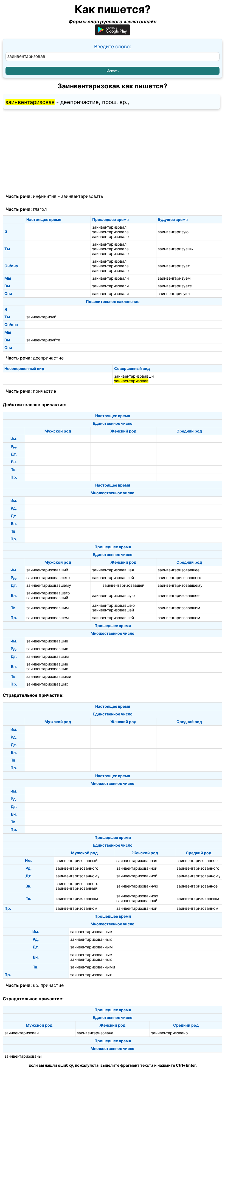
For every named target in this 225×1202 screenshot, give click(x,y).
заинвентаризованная (136, 860)
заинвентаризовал (109, 227)
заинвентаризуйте (43, 340)
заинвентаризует (174, 265)
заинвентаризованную (137, 886)
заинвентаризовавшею (113, 605)
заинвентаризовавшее (178, 570)
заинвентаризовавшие (47, 641)
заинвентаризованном (76, 908)
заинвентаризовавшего (48, 577)
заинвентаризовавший (47, 570)
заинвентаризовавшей (113, 577)
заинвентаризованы (23, 1056)
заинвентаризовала (110, 231)
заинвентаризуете (175, 285)
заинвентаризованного (77, 868)
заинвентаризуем (174, 278)
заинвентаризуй (41, 316)
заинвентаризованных (91, 939)
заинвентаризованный (76, 860)
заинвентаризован (21, 1032)
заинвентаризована (95, 1032)
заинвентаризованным (77, 898)
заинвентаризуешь (175, 248)
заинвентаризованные (91, 931)
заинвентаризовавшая (113, 570)
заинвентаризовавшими (48, 676)
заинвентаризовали (110, 278)
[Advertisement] (112, 151)
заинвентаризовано (169, 1032)
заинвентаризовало (110, 236)
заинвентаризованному (78, 876)
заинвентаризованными (92, 967)
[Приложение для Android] (112, 33)
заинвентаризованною (137, 896)
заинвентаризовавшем (47, 617)
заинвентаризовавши (134, 376)
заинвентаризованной (136, 868)
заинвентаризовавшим (47, 607)
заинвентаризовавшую (113, 595)
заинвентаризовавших (47, 648)
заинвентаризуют (174, 293)
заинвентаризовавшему (48, 585)
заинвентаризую (173, 231)
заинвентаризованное (197, 860)
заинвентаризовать (82, 196)
